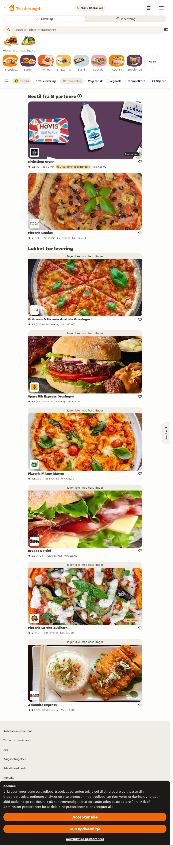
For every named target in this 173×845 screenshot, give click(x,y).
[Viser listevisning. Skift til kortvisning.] (166, 30)
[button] (23, 7)
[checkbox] (11, 63)
